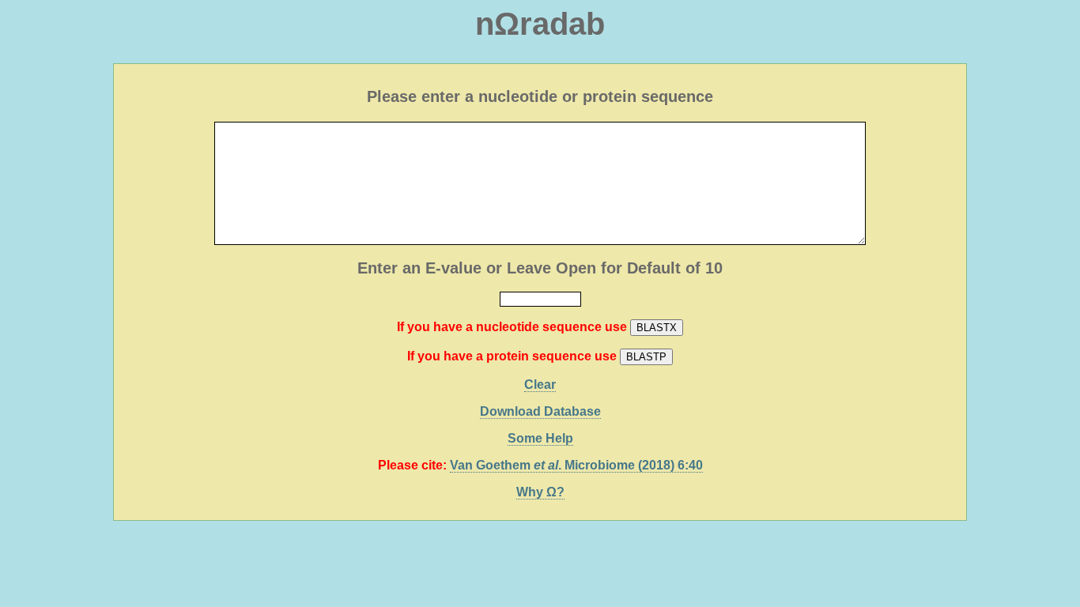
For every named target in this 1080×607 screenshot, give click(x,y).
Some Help (540, 438)
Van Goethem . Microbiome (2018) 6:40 (576, 465)
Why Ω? (540, 492)
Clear (540, 384)
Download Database (540, 411)
